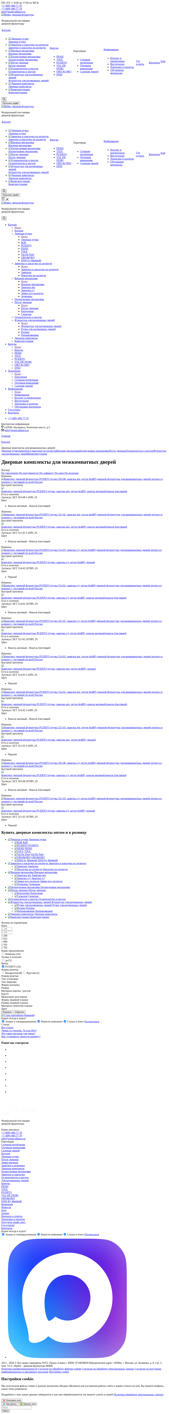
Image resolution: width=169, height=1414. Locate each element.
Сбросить (19, 1012)
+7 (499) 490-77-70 (11, 5)
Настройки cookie (59, 1371)
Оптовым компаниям (13, 1147)
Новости (6, 1207)
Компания (7, 1204)
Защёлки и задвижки (13, 1165)
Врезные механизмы (32, 284)
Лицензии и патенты (13, 1219)
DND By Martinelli (11, 1201)
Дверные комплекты (12, 1168)
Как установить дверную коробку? (20, 1036)
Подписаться (91, 1021)
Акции (5, 1213)
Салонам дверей (10, 1150)
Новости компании (51, 1021)
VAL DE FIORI (9, 1195)
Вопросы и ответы (11, 1216)
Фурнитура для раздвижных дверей (41, 326)
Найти (6, 1411)
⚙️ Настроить (10, 1404)
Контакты (6, 1228)
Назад (18, 227)
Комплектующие (37, 453)
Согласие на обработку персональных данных (108, 1368)
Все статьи (7, 1027)
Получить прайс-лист (13, 1222)
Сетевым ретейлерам (13, 1144)
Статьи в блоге (75, 1021)
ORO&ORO (8, 1198)
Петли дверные (29, 308)
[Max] (67, 1357)
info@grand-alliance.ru (13, 11)
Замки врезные (9, 1162)
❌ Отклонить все (12, 1400)
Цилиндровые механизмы (94, 450)
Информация (22, 394)
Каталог (19, 230)
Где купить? (8, 1225)
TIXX (4, 1189)
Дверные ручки (30, 239)
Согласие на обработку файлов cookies (60, 1368)
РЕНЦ (4, 1186)
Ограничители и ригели (139, 450)
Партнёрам (21, 376)
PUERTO (6, 1192)
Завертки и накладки (13, 1174)
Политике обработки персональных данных (138, 1394)
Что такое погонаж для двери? (18, 1033)
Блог (4, 1210)
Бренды (19, 350)
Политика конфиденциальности (19, 1368)
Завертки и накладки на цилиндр (40, 269)
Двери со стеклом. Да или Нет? (19, 1030)
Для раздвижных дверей (15, 1180)
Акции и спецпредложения (21, 1021)
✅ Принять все (28, 1404)
